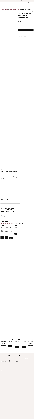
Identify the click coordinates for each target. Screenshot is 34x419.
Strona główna (2, 9)
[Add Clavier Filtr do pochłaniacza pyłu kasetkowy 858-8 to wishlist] (12, 339)
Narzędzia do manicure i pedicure (12, 9)
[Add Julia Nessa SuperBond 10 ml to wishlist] (32, 339)
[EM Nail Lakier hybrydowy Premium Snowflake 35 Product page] (15, 224)
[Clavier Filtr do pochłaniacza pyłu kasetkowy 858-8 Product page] (10, 338)
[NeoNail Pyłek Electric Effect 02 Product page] (3, 338)
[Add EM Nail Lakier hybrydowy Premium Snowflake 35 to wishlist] (16, 225)
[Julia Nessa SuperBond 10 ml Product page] (30, 338)
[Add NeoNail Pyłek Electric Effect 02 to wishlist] (5, 339)
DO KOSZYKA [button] (2, 237)
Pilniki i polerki (18, 9)
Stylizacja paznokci (6, 9)
